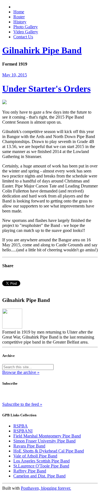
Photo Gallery (25, 26)
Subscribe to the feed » (22, 404)
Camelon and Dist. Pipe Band (39, 476)
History (19, 21)
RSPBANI (22, 431)
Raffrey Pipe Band (29, 471)
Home (18, 11)
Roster (19, 16)
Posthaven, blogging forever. (46, 488)
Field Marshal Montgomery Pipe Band (47, 436)
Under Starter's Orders (46, 89)
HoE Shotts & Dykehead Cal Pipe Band (48, 451)
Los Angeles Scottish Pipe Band (41, 461)
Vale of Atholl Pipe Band (35, 456)
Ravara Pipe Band (29, 446)
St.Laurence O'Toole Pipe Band (41, 466)
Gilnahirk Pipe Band (42, 50)
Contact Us (23, 36)
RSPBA (20, 426)
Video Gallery (25, 31)
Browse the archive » (20, 372)
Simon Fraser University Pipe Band (44, 441)
